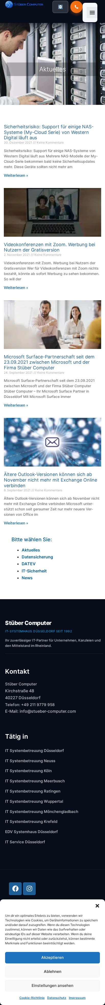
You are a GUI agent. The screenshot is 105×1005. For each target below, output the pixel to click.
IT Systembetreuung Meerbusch (35, 780)
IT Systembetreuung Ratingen (32, 791)
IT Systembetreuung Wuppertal (34, 801)
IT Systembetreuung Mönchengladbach (41, 811)
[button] (97, 905)
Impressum (77, 998)
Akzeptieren (52, 957)
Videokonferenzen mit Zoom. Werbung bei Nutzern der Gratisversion (49, 247)
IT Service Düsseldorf (25, 841)
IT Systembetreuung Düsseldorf (34, 750)
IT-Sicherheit (34, 570)
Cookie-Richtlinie (32, 998)
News (27, 577)
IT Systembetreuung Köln (28, 770)
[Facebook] (15, 888)
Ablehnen (52, 971)
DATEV (29, 563)
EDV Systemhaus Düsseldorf (31, 831)
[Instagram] (29, 888)
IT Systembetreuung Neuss (30, 760)
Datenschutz (56, 998)
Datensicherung (37, 556)
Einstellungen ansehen (52, 985)
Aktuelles (31, 549)
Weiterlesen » (16, 175)
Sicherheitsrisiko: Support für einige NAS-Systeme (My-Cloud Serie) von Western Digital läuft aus (49, 132)
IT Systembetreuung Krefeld (31, 821)
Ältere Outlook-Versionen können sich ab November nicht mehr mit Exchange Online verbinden (50, 480)
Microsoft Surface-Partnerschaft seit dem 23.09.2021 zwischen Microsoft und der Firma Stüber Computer (49, 362)
